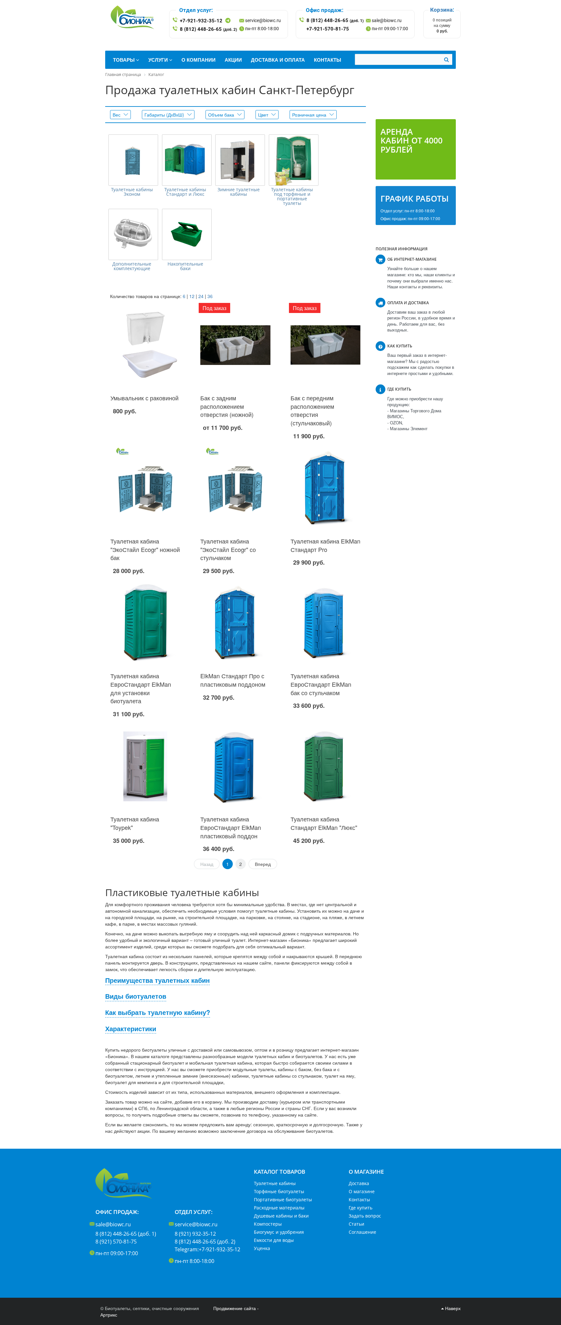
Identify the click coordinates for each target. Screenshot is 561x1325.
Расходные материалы (279, 1208)
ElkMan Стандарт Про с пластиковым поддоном (232, 679)
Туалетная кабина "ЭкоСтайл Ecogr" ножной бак (145, 549)
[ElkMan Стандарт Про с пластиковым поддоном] (235, 623)
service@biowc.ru (263, 20)
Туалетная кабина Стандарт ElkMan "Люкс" (324, 823)
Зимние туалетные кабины (239, 191)
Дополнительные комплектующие (131, 266)
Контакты (359, 1199)
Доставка (359, 1183)
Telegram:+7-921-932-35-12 (207, 1249)
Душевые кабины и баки (281, 1216)
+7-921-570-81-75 (327, 29)
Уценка (262, 1248)
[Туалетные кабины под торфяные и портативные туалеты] (293, 160)
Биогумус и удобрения (279, 1232)
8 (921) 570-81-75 (116, 1241)
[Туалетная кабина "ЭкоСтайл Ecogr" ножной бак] (145, 488)
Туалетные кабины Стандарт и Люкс (185, 191)
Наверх (452, 1308)
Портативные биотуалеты (283, 1199)
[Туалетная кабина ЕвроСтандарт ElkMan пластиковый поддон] (235, 766)
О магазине (362, 1191)
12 (191, 296)
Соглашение (362, 1232)
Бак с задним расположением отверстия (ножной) (227, 406)
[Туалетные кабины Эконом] (133, 160)
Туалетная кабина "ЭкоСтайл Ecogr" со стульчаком (228, 549)
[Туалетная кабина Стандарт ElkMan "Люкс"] (325, 766)
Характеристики (130, 1028)
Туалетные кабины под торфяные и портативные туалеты (292, 196)
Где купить (360, 1208)
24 (201, 296)
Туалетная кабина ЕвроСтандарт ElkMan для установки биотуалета (140, 688)
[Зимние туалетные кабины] (240, 160)
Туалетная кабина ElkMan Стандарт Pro (325, 545)
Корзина (441, 9)
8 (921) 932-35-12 (195, 1233)
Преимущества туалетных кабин (157, 980)
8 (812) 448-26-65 (208, 29)
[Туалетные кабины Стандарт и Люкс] (187, 160)
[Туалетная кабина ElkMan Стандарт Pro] (325, 488)
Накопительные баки (185, 266)
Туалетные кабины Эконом (132, 191)
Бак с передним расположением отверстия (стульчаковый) (312, 410)
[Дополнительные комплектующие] (133, 234)
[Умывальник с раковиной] (145, 345)
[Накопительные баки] (187, 234)
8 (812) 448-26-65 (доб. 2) (205, 1241)
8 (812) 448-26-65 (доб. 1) (125, 1233)
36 (210, 296)
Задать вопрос (365, 1216)
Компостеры (268, 1224)
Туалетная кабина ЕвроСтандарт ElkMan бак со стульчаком (321, 683)
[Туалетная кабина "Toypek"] (145, 766)
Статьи (356, 1224)
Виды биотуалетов (135, 996)
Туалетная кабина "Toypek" (134, 823)
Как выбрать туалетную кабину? (157, 1012)
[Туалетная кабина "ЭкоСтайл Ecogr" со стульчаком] (235, 488)
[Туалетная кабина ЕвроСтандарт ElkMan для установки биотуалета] (145, 623)
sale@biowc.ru (387, 20)
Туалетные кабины (275, 1183)
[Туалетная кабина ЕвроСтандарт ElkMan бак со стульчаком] (325, 623)
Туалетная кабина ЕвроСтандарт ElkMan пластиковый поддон (230, 827)
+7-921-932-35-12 (201, 21)
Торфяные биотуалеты (279, 1191)
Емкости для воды (274, 1240)
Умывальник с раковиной (144, 398)
